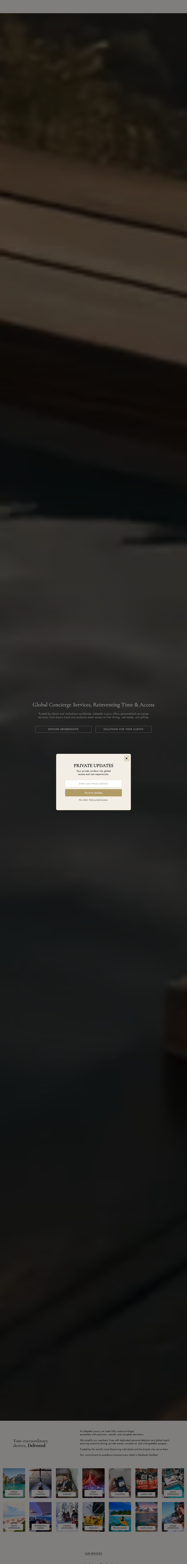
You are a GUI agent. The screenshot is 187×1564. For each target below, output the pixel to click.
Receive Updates (93, 793)
